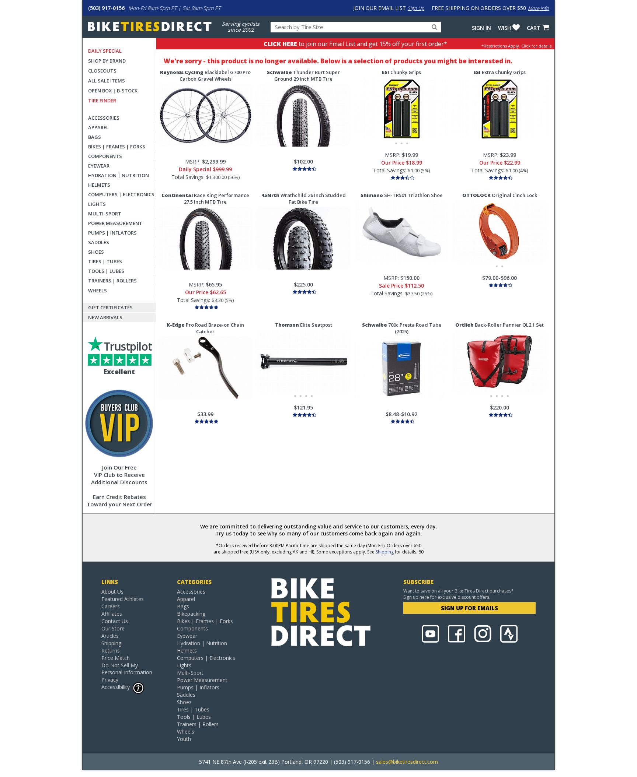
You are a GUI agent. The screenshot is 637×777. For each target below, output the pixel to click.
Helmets (99, 185)
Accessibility (115, 686)
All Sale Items (106, 80)
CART (533, 27)
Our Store (113, 628)
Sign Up (416, 8)
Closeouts (102, 70)
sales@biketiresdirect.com (407, 761)
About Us (112, 591)
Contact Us (114, 621)
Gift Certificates (110, 307)
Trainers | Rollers (112, 280)
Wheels (97, 290)
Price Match (115, 657)
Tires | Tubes (105, 261)
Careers (110, 606)
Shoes (96, 252)
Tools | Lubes (106, 271)
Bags (94, 137)
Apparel (98, 127)
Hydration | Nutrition (118, 175)
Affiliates (111, 613)
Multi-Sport (104, 213)
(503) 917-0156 (106, 7)
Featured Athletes (122, 598)
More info (538, 8)
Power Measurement (115, 223)
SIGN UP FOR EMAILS (469, 608)
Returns (110, 650)
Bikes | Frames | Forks (116, 146)
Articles (110, 635)
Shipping (385, 552)
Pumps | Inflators (112, 232)
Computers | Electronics (121, 194)
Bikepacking (191, 613)
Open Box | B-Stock (113, 90)
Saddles (98, 242)
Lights (97, 204)
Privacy (109, 679)
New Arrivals (105, 317)
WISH (504, 27)
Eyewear (98, 165)
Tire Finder (102, 100)
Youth (184, 738)
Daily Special (105, 51)
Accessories (103, 118)
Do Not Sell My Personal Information (126, 669)
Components (105, 156)
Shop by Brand (107, 60)
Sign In (481, 27)
